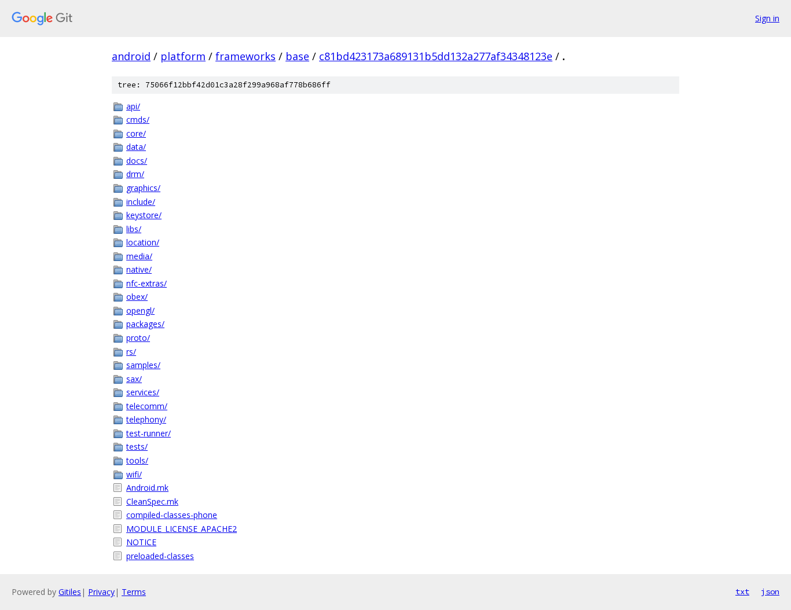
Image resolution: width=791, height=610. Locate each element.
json (770, 591)
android (131, 56)
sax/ (134, 378)
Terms (134, 591)
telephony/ (146, 419)
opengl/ (140, 310)
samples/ (143, 364)
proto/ (138, 337)
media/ (139, 256)
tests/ (137, 446)
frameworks (245, 56)
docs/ (136, 160)
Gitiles (69, 591)
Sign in (767, 18)
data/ (136, 146)
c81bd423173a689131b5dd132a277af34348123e (435, 56)
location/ (142, 242)
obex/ (137, 296)
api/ (133, 106)
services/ (142, 392)
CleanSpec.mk (152, 501)
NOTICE (141, 541)
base (297, 56)
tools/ (137, 460)
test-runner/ (148, 433)
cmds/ (137, 119)
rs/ (131, 351)
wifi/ (134, 474)
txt (742, 591)
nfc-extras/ (146, 283)
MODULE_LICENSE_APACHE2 (181, 528)
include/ (140, 201)
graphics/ (143, 187)
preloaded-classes (160, 555)
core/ (136, 133)
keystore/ (144, 215)
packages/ (145, 323)
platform (183, 56)
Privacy (101, 591)
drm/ (135, 173)
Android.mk (147, 487)
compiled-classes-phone (171, 514)
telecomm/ (146, 405)
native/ (139, 269)
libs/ (133, 228)
